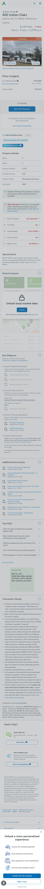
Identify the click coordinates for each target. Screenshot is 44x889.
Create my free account (22, 876)
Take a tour (22, 882)
